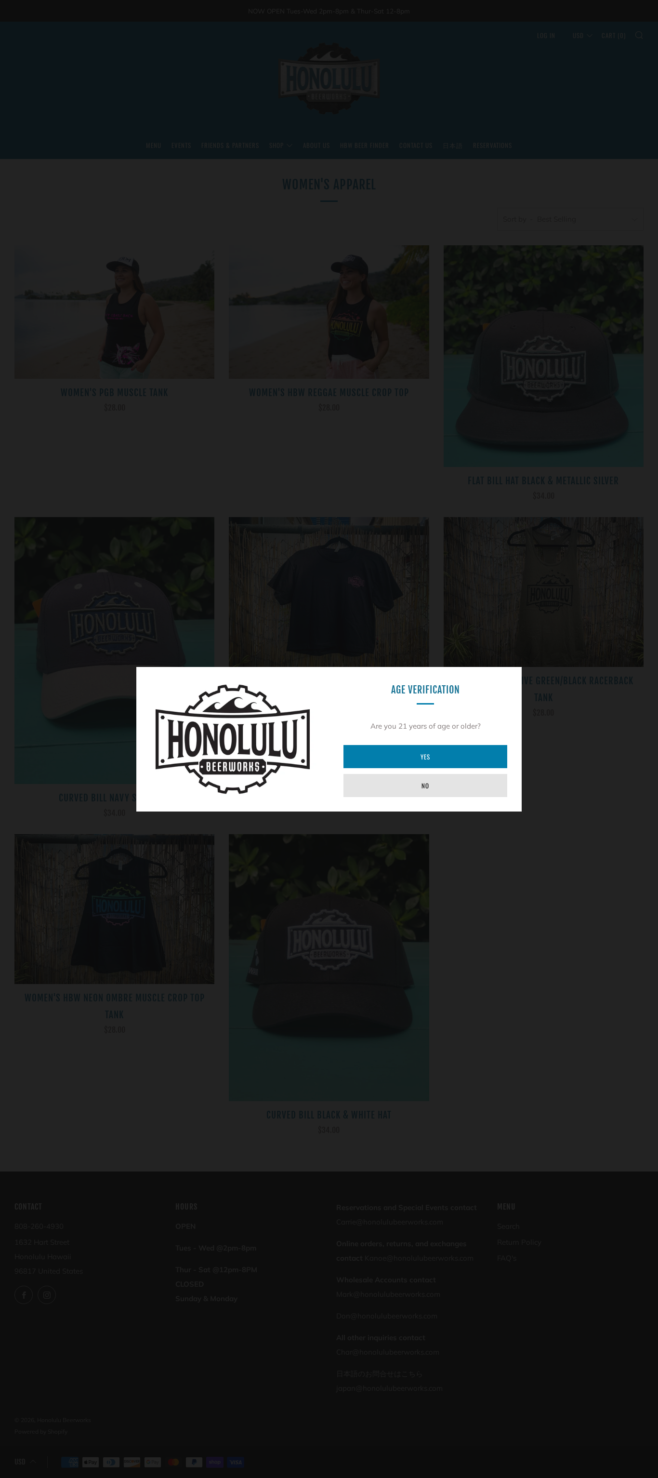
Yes (425, 756)
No (425, 785)
